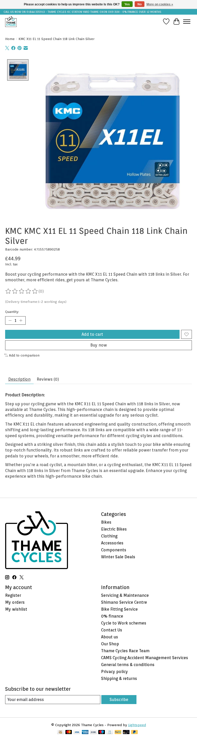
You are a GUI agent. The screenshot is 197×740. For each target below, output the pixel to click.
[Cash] (60, 732)
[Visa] (77, 732)
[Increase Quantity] (20, 320)
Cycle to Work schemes (123, 623)
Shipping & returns (119, 678)
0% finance (112, 616)
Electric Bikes (114, 529)
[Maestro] (101, 732)
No (139, 4)
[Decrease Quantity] (10, 320)
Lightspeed (137, 725)
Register (13, 595)
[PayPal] (118, 732)
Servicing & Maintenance (125, 595)
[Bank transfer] (93, 732)
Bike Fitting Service (119, 609)
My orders (15, 602)
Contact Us (111, 630)
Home (10, 39)
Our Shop (110, 643)
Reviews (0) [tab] (48, 379)
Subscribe (119, 699)
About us (109, 637)
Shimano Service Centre (124, 602)
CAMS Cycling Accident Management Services (144, 657)
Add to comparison (24, 355)
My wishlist (16, 609)
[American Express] (85, 732)
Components (113, 549)
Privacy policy (114, 671)
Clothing (109, 536)
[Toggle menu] (187, 21)
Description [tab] (19, 379)
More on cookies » (159, 4)
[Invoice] (109, 732)
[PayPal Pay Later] (134, 732)
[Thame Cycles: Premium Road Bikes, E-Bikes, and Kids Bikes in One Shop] (11, 21)
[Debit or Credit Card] (126, 732)
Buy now (98, 345)
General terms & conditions (127, 664)
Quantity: (12, 312)
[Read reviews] (21, 291)
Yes (127, 4)
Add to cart (92, 334)
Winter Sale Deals (118, 556)
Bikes (106, 522)
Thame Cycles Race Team (125, 650)
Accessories (112, 543)
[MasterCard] (68, 732)
